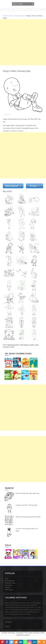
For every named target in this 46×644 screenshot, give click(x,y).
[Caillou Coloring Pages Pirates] (9, 322)
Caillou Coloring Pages (16, 16)
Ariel (6, 578)
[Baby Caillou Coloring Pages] (9, 224)
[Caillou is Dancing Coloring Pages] (9, 310)
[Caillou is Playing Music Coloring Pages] (21, 248)
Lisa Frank (8, 585)
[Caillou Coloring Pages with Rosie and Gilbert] (9, 199)
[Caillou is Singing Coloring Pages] (34, 297)
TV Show (12, 347)
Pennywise (9, 590)
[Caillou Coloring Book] (21, 310)
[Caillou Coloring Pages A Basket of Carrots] (21, 297)
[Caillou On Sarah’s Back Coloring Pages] (21, 211)
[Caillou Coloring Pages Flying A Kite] (21, 273)
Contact (7, 626)
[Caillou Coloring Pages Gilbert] (34, 199)
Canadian (31, 345)
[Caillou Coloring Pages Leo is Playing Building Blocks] (21, 236)
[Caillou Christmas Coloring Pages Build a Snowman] (34, 248)
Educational (6, 347)
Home (5, 16)
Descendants (9, 581)
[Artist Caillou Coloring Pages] (9, 273)
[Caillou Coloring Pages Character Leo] (21, 334)
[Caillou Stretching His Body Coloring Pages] (9, 334)
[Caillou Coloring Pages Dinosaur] (9, 297)
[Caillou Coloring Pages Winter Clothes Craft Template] (21, 322)
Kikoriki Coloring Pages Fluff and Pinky (28, 517)
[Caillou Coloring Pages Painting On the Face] (9, 236)
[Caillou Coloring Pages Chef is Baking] (34, 285)
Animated (26, 345)
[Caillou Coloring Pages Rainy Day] (9, 261)
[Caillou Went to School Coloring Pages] (21, 224)
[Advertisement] (23, 42)
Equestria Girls (10, 583)
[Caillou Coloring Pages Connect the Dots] (34, 236)
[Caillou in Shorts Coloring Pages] (9, 285)
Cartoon (37, 345)
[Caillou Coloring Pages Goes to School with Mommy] (34, 273)
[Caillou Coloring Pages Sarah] (34, 310)
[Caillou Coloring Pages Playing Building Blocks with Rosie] (34, 211)
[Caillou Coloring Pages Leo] (34, 334)
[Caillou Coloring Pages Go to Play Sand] (34, 261)
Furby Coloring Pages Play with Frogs (27, 493)
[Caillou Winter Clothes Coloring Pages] (34, 322)
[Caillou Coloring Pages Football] (9, 248)
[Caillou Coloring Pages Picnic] (21, 261)
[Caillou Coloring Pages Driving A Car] (21, 199)
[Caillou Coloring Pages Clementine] (34, 224)
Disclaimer (8, 622)
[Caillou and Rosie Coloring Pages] (9, 211)
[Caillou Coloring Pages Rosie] (21, 285)
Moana (7, 587)
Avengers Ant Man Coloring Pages (27, 505)
